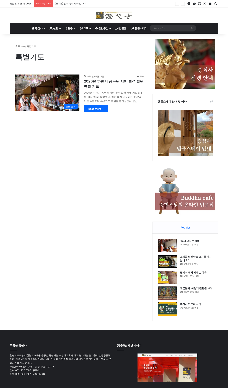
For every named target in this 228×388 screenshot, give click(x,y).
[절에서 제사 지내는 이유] (167, 277)
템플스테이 (140, 28)
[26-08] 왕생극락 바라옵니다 (70, 3)
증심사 (39, 28)
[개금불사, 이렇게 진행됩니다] (167, 293)
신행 (55, 28)
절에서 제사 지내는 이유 (193, 272)
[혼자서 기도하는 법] (167, 309)
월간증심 (103, 28)
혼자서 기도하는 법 (190, 304)
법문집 (122, 28)
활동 (70, 28)
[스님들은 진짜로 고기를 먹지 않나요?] (167, 261)
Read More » (95, 108)
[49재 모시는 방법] (167, 245)
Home (21, 46)
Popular (185, 227)
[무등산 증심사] (114, 15)
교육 (85, 28)
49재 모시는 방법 (190, 241)
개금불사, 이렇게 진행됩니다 (196, 288)
